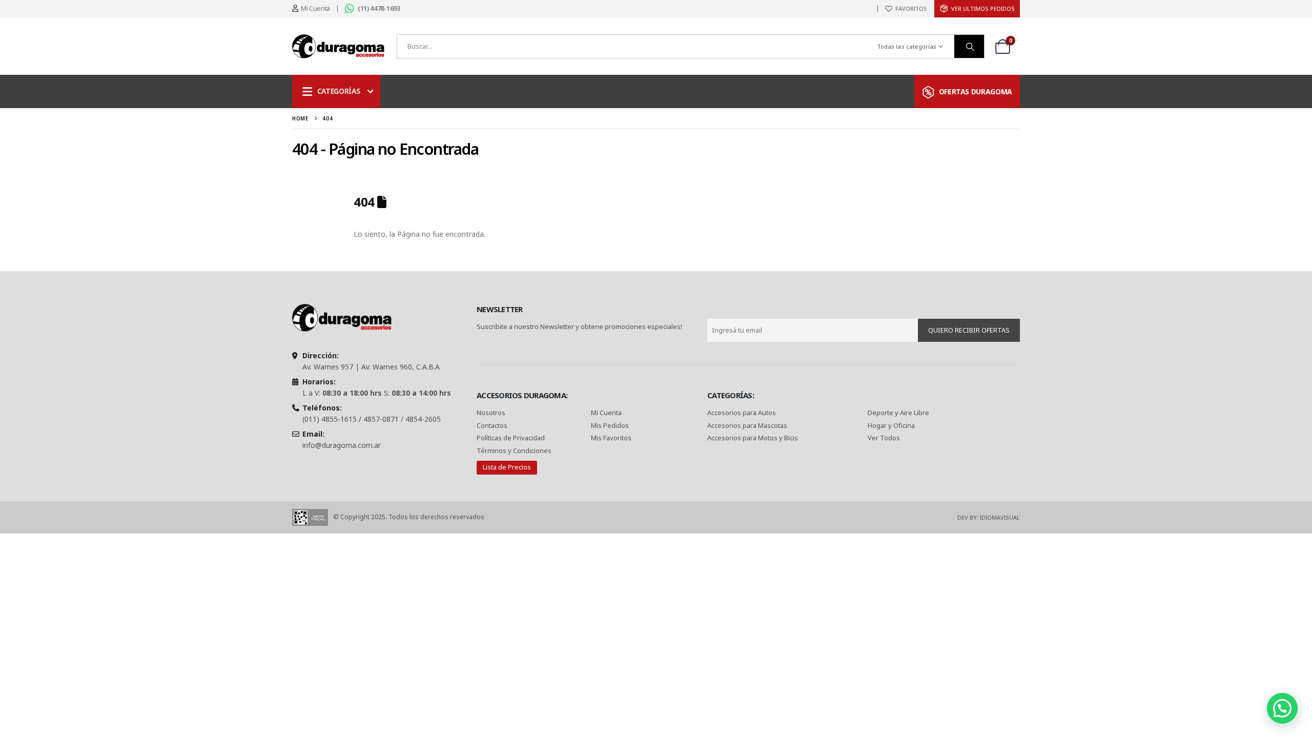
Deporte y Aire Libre (898, 412)
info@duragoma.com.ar (341, 445)
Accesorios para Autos (741, 412)
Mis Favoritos (611, 437)
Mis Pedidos (610, 425)
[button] (1282, 708)
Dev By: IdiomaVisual (988, 517)
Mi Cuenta (606, 412)
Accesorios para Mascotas (747, 425)
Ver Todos (884, 437)
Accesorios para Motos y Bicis (752, 437)
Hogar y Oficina (891, 425)
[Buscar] (969, 46)
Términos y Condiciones (514, 450)
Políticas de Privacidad (511, 437)
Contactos (492, 425)
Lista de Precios (507, 466)
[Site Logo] (338, 46)
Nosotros (491, 412)
